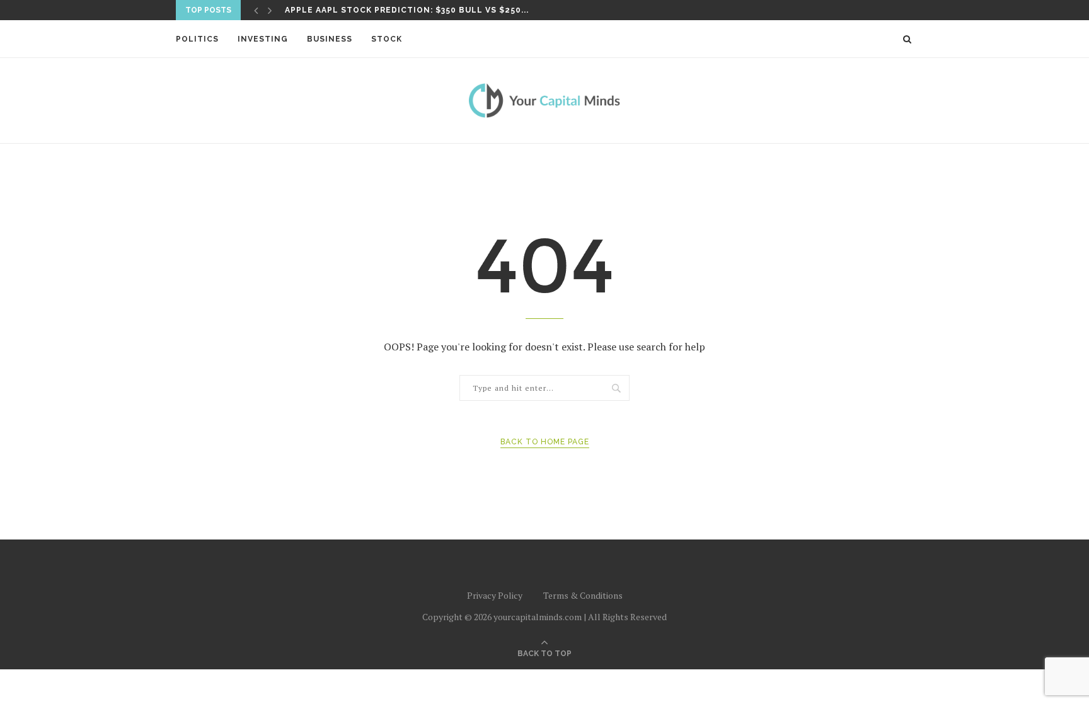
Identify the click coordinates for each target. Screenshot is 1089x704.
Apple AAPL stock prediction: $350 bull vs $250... (407, 10)
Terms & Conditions (583, 595)
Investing (263, 39)
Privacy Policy (494, 595)
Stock (386, 39)
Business (329, 39)
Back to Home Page (544, 441)
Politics (197, 39)
